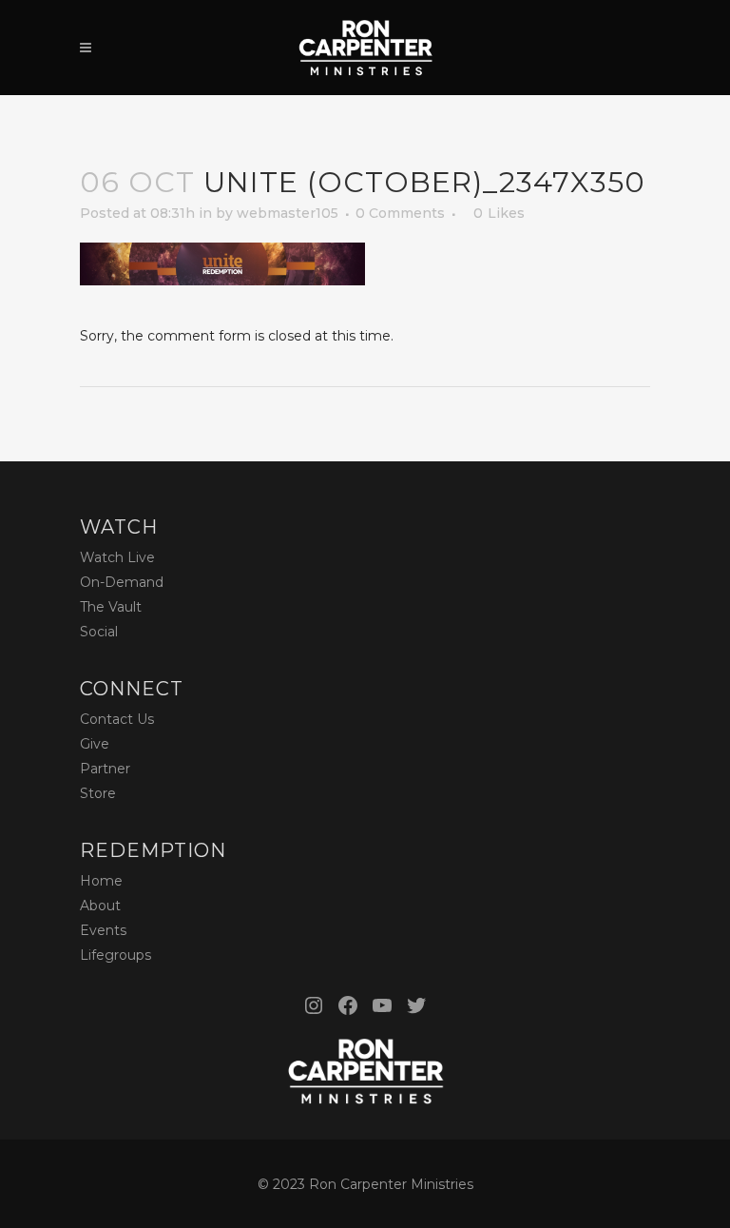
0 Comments (400, 213)
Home (101, 880)
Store (98, 793)
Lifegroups (115, 955)
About (100, 905)
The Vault (111, 606)
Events (103, 930)
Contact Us (117, 719)
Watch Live (117, 557)
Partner (105, 768)
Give (94, 743)
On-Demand (121, 582)
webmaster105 (287, 213)
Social (99, 631)
